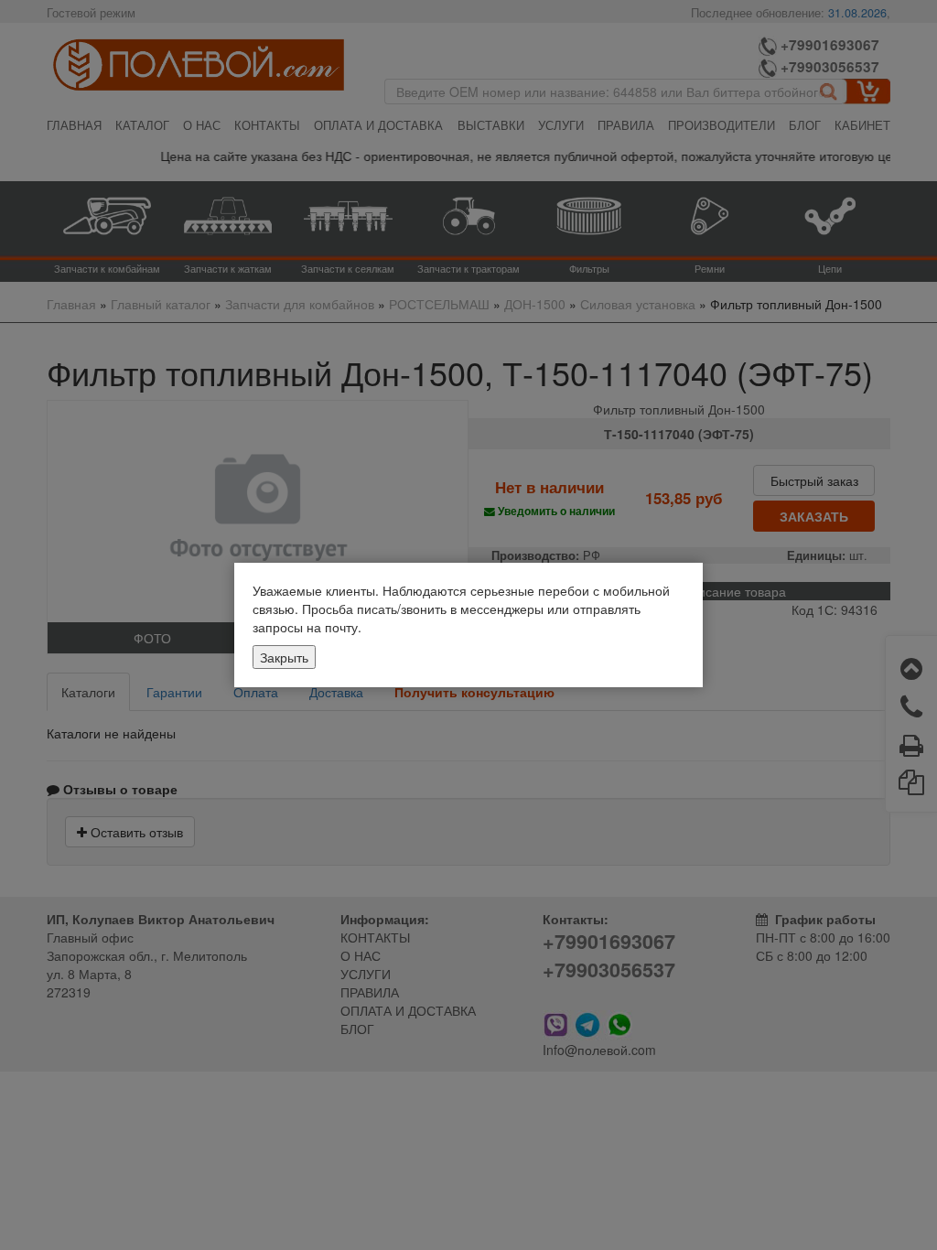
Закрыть (284, 657)
